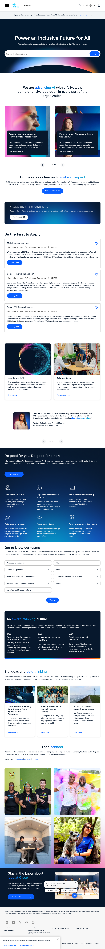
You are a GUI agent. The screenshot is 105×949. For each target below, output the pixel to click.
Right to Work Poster (82, 928)
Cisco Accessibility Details (36, 930)
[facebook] (7, 922)
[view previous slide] (42, 165)
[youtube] (26, 922)
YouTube (35, 759)
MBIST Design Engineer (18, 243)
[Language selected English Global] (92, 5)
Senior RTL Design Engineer (20, 274)
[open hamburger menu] (7, 5)
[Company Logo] (16, 5)
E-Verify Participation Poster (60, 928)
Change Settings (9, 930)
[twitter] (20, 922)
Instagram (19, 759)
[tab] (52, 164)
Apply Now (14, 262)
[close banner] (92, 15)
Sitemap (97, 943)
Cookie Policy (79, 943)
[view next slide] (62, 165)
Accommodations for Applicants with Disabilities (39, 933)
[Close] (58, 939)
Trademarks (89, 943)
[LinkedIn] (13, 922)
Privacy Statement (67, 943)
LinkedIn (27, 759)
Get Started (17, 217)
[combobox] (47, 54)
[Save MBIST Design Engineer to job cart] (96, 243)
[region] (30, 943)
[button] (99, 5)
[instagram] (33, 922)
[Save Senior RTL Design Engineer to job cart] (96, 274)
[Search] (80, 5)
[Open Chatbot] (74, 895)
